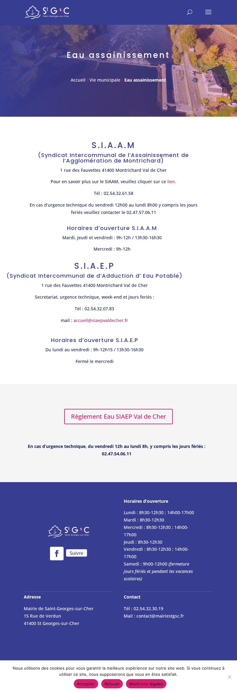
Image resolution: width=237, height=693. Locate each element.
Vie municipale (104, 80)
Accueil (79, 80)
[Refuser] (229, 677)
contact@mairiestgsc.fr (160, 616)
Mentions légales (146, 683)
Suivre (76, 553)
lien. (171, 181)
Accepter (86, 683)
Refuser (112, 683)
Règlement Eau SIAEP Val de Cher (118, 416)
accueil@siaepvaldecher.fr (100, 320)
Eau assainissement (145, 80)
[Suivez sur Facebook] (57, 553)
